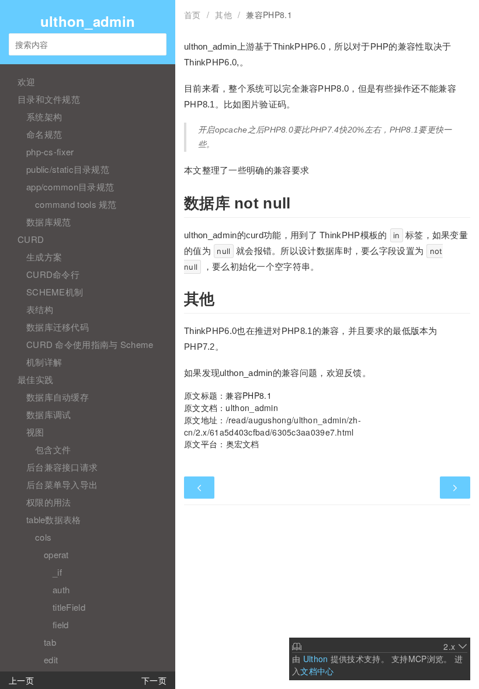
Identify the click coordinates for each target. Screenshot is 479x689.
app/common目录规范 (70, 186)
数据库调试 (48, 414)
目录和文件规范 (49, 99)
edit (51, 659)
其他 (223, 14)
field (61, 624)
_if (57, 572)
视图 (35, 432)
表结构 (39, 309)
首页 (192, 14)
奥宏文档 (242, 444)
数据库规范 (48, 221)
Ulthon (315, 658)
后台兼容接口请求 (62, 467)
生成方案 (44, 256)
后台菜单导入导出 (62, 484)
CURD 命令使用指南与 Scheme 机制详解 (90, 353)
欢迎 (27, 81)
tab (50, 642)
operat (56, 554)
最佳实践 (35, 379)
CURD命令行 (52, 274)
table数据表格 (53, 519)
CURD (31, 239)
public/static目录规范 (67, 169)
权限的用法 (48, 502)
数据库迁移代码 (57, 327)
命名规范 (44, 134)
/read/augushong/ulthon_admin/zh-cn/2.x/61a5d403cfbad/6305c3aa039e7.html (272, 426)
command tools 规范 (76, 204)
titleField (69, 607)
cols (43, 537)
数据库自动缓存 (57, 397)
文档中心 (317, 671)
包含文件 (53, 449)
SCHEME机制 (54, 292)
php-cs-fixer (50, 151)
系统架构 (44, 116)
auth (61, 589)
